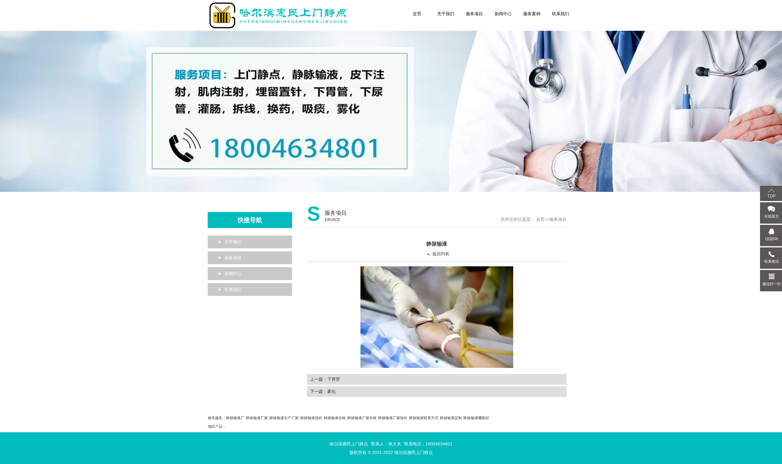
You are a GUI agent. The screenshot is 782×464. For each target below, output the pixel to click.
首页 (540, 219)
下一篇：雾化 (323, 391)
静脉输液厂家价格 (362, 418)
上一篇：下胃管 (325, 379)
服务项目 (558, 219)
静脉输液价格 (335, 418)
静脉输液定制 (451, 418)
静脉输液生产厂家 (284, 418)
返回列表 (440, 253)
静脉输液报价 (311, 418)
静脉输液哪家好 (476, 418)
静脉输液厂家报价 (392, 418)
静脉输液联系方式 (423, 418)
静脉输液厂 (235, 418)
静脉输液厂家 (257, 418)
